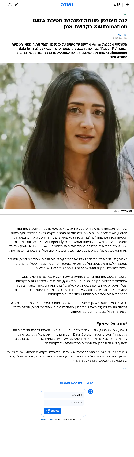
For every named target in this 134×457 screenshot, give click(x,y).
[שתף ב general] (10, 5)
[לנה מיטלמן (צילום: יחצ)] (67, 139)
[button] (117, 4)
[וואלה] (67, 4)
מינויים (124, 369)
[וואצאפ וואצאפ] (16, 4)
